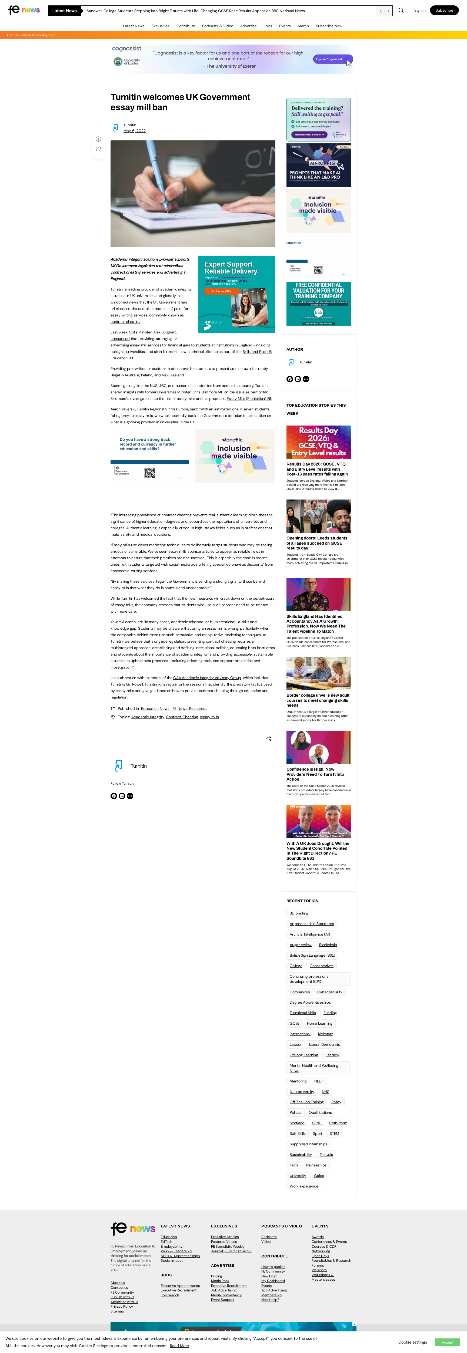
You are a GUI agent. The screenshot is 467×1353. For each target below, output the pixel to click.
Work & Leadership (176, 1251)
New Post (269, 1276)
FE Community (122, 1292)
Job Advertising (223, 1290)
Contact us (119, 1287)
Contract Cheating (182, 716)
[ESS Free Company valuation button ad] (318, 303)
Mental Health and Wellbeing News (314, 1068)
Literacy (332, 1054)
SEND (317, 1123)
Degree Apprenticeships (310, 1002)
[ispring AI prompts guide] (318, 164)
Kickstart (325, 1033)
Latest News (134, 25)
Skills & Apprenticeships (180, 1256)
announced (120, 338)
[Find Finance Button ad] (318, 119)
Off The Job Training (307, 1101)
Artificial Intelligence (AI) (310, 934)
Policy (336, 1101)
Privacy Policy (122, 1306)
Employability (171, 1246)
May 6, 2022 (135, 130)
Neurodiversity (302, 1091)
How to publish (273, 1266)
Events (285, 25)
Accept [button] (447, 1342)
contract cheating (126, 321)
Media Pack (220, 1280)
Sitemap (117, 1311)
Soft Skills (297, 1133)
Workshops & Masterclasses (323, 1277)
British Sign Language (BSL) (312, 955)
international (300, 1033)
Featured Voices (224, 1241)
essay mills (209, 716)
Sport (317, 1133)
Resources (198, 708)
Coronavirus (300, 992)
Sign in (420, 10)
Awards (318, 1236)
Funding (330, 1012)
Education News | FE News (164, 708)
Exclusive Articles (225, 1236)
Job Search (170, 1295)
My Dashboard (273, 1280)
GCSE (294, 1023)
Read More (179, 1345)
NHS (325, 1091)
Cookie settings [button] (412, 1342)
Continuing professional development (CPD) (309, 979)
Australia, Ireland (138, 375)
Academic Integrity (147, 716)
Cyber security (329, 992)
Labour (296, 1044)
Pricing (216, 1276)
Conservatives (321, 965)
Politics (295, 1112)
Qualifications (320, 1112)
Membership (271, 1295)
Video (266, 1241)
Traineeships (315, 1165)
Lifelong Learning (304, 1054)
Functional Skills (303, 1012)
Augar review (301, 944)
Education (169, 1236)
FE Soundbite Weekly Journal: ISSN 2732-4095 (231, 1249)
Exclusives (160, 25)
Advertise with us (124, 1302)
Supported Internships (308, 1144)
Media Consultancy (226, 1295)
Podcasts (269, 1236)
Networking (321, 1251)
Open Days (320, 1256)
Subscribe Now (329, 25)
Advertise (248, 25)
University (298, 1175)
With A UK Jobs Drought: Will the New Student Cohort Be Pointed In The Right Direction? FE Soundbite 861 (179, 10)
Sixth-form (338, 1123)
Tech (294, 1165)
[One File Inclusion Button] (235, 480)
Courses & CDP (324, 1246)
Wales (319, 1175)
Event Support (222, 1299)
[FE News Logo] (24, 10)
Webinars (319, 1270)
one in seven (243, 409)
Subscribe (444, 10)
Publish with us (122, 1297)
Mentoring (298, 1081)
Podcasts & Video (217, 25)
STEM (334, 1133)
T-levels (326, 1154)
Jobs (268, 25)
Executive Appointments (180, 1285)
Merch (303, 25)
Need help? (270, 1299)
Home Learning (319, 1023)
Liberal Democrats (324, 1044)
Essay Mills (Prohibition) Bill (249, 398)
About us (118, 1282)
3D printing (299, 913)
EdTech (166, 1241)
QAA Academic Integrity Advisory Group (207, 677)
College (296, 965)
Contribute (185, 25)
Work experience (304, 1186)
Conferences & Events (329, 1241)
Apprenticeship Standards (312, 923)
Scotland (297, 1123)
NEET (318, 1081)
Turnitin (130, 125)
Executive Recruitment (178, 1290)
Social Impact (172, 1260)
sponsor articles (201, 551)
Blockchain (328, 944)
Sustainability (301, 1154)
